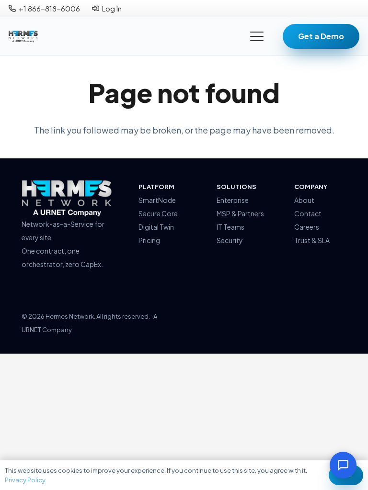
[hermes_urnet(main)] (23, 37)
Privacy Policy (25, 480)
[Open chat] (343, 465)
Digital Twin (156, 227)
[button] (257, 36)
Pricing (149, 240)
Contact (308, 213)
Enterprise (233, 200)
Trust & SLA (312, 240)
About (304, 200)
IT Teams (230, 227)
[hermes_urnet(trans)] (67, 198)
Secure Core (158, 213)
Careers (306, 227)
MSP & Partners (240, 213)
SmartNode (157, 200)
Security (230, 240)
